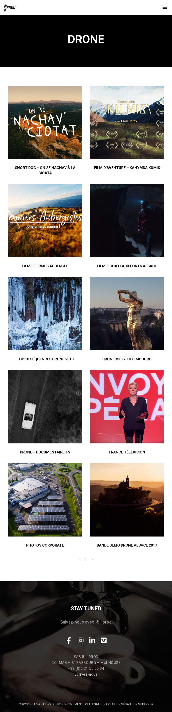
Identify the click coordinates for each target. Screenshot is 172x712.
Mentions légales (88, 704)
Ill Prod (49, 704)
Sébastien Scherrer (137, 704)
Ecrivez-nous (86, 674)
